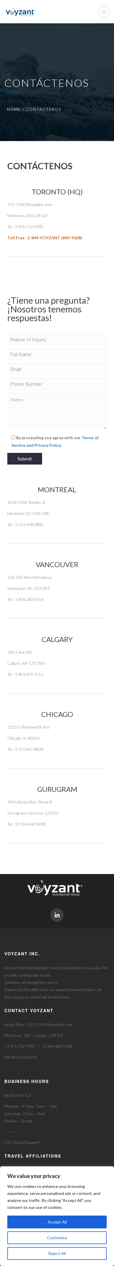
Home (14, 109)
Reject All (57, 1253)
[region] (57, 1216)
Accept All (57, 1221)
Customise (57, 1237)
